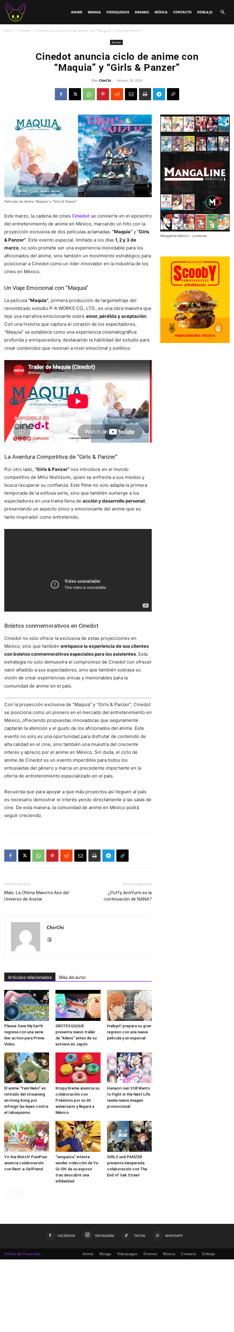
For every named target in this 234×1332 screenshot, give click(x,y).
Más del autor (72, 977)
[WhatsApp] (89, 94)
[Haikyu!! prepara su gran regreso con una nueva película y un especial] (129, 1005)
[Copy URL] (173, 94)
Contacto (182, 12)
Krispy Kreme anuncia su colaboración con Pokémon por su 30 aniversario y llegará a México (77, 1100)
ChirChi (105, 80)
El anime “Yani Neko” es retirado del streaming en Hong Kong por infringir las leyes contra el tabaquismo (26, 1100)
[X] (75, 94)
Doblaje (204, 12)
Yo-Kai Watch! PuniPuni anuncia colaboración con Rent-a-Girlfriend (25, 1163)
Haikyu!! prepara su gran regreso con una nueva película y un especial (129, 1032)
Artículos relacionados (30, 977)
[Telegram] (159, 94)
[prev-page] (8, 1193)
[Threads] (52, 940)
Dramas (142, 12)
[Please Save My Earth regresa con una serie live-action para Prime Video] (26, 1005)
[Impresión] (145, 94)
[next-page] (18, 1193)
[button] (222, 12)
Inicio (8, 30)
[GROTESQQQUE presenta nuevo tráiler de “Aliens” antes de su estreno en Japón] (77, 1005)
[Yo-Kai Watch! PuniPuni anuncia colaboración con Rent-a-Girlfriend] (26, 1136)
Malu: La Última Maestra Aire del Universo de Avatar (36, 896)
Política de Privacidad (22, 1253)
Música (161, 12)
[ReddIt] (117, 94)
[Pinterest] (103, 94)
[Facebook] (61, 94)
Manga (94, 12)
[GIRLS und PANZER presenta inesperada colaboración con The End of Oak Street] (129, 1136)
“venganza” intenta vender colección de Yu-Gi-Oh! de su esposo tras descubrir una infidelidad (77, 1169)
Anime (76, 12)
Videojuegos (117, 12)
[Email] (131, 94)
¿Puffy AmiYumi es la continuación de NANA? (128, 896)
